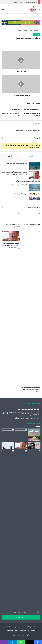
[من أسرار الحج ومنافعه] (34, 196)
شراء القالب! (10, 630)
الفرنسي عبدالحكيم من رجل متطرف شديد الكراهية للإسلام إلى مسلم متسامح (14, 173)
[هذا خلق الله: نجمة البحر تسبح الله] (34, 166)
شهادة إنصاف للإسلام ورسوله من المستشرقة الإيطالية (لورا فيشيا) (31, 389)
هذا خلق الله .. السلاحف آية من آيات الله (28, 181)
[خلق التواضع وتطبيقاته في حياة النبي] (11, 217)
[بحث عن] (39, 9)
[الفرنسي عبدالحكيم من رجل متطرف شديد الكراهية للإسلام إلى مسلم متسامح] (34, 175)
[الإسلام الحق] (33, 9)
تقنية (16, 630)
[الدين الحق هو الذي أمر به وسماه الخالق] (34, 435)
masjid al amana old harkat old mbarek (32, 114)
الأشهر (31, 156)
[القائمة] (3, 9)
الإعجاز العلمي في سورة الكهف (17, 185)
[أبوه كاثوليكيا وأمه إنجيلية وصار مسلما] (8, 445)
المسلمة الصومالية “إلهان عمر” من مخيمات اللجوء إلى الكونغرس (18, 2)
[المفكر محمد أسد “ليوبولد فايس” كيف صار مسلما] (8, 454)
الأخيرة (10, 156)
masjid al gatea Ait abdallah (31, 109)
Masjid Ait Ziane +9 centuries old (11, 114)
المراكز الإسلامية (27, 30)
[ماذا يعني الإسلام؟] (21, 453)
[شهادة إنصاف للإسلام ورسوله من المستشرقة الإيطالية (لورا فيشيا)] (31, 308)
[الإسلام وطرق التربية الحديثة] (31, 217)
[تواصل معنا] (21, 20)
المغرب (20, 30)
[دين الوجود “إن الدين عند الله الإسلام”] (34, 527)
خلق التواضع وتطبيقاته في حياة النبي (11, 225)
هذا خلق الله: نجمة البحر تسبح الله (17, 163)
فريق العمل (22, 630)
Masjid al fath (16, 109)
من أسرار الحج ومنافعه (20, 194)
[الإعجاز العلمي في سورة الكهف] (34, 187)
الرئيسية (36, 30)
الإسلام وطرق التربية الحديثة (32, 224)
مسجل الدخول (27, 130)
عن (28, 630)
